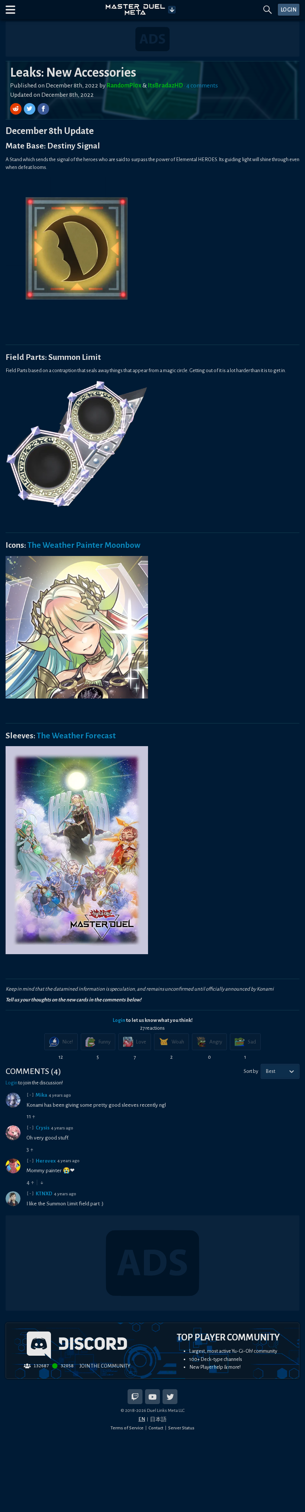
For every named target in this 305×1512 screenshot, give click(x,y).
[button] (10, 10)
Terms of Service (127, 1428)
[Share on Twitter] (30, 109)
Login (119, 1020)
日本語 (158, 1419)
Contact (155, 1428)
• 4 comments (201, 85)
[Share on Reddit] (16, 109)
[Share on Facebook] (43, 109)
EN (141, 1419)
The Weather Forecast (76, 735)
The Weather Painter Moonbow (84, 545)
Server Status (181, 1428)
